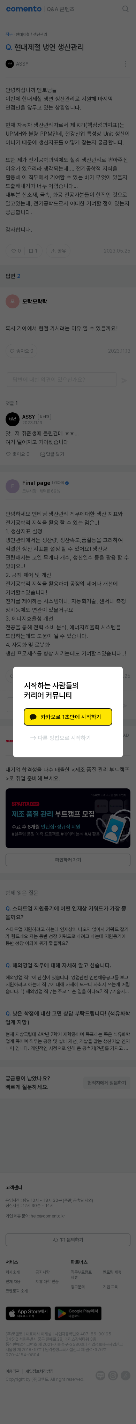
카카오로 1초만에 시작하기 (71, 717)
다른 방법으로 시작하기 (64, 738)
